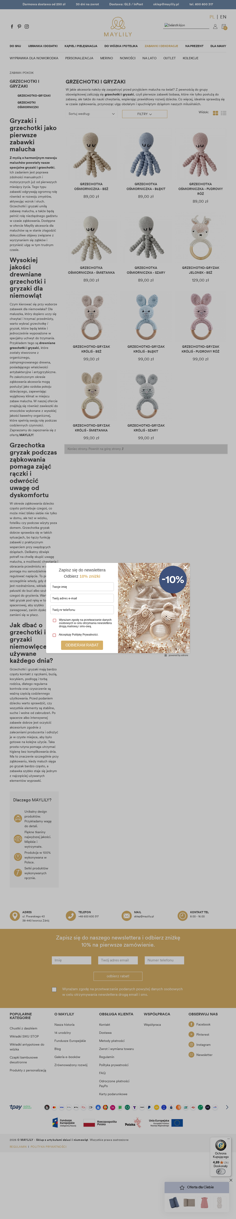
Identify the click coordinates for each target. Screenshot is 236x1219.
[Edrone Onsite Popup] (118, 609)
